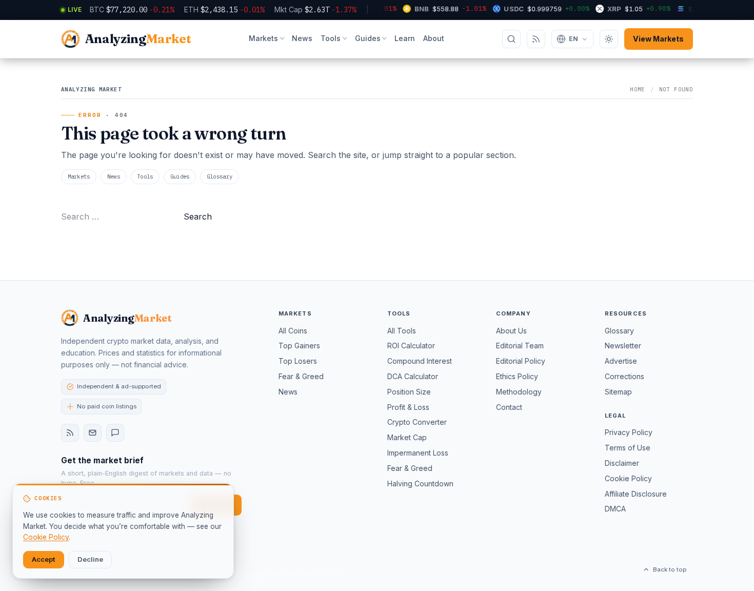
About (433, 38)
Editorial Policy (520, 361)
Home (637, 89)
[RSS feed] (70, 433)
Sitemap (618, 391)
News (302, 38)
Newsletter (623, 345)
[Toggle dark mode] (609, 39)
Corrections (624, 376)
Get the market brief (102, 460)
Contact (509, 407)
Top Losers (298, 361)
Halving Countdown (420, 483)
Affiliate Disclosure (636, 493)
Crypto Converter (417, 422)
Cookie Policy (628, 478)
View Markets (658, 38)
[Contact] (115, 433)
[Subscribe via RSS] (536, 39)
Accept (43, 559)
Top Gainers (299, 345)
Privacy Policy (628, 432)
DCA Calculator (412, 376)
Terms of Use (627, 447)
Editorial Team (520, 345)
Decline (90, 559)
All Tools (401, 330)
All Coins (293, 330)
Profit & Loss (408, 407)
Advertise (621, 361)
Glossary (220, 176)
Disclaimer (622, 463)
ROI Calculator (411, 345)
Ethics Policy (517, 376)
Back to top (669, 569)
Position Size (409, 391)
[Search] (511, 39)
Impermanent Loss (417, 452)
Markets (263, 38)
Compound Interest (419, 361)
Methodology (519, 391)
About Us (511, 330)
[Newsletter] (93, 433)
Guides (368, 38)
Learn (404, 38)
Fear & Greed (301, 376)
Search (198, 216)
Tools (331, 38)
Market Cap (407, 437)
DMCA (615, 508)
